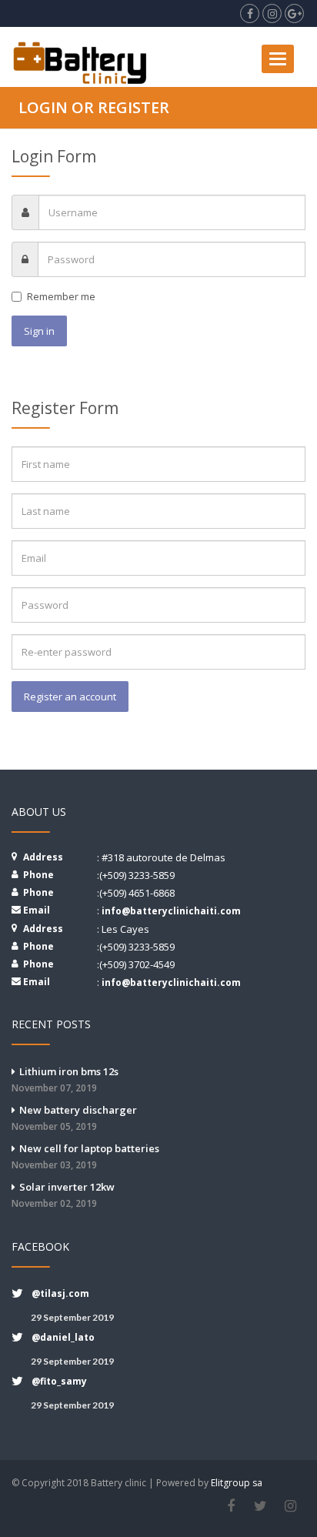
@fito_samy (59, 1381)
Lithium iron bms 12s (65, 1079)
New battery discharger (74, 1118)
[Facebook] (230, 1506)
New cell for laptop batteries (85, 1156)
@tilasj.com (60, 1293)
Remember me (61, 296)
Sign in (39, 331)
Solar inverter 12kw (63, 1195)
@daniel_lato (63, 1337)
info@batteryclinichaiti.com (171, 910)
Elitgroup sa (236, 1482)
